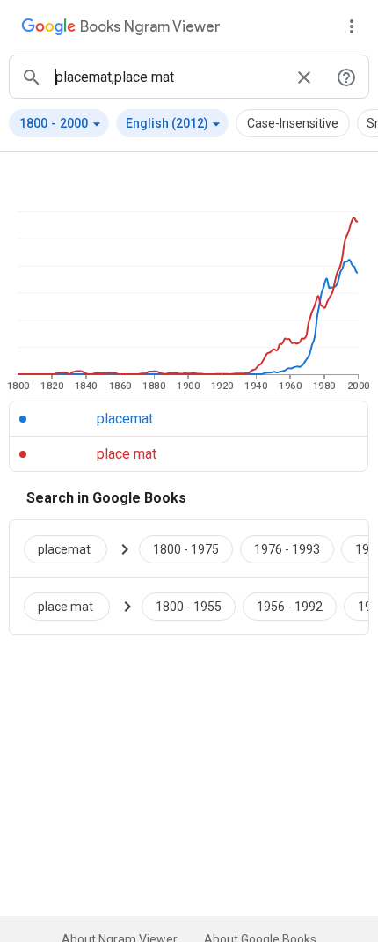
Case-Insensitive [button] (292, 123)
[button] (59, 123)
